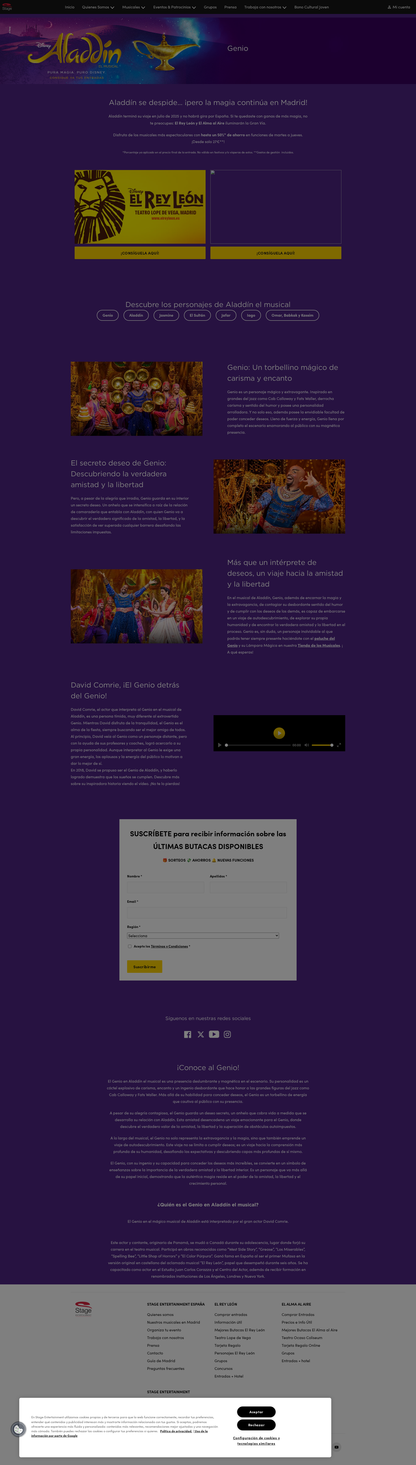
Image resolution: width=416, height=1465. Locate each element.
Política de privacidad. (176, 1431)
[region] (175, 1427)
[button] (18, 1429)
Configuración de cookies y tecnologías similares (256, 1440)
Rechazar (256, 1424)
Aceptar (256, 1411)
